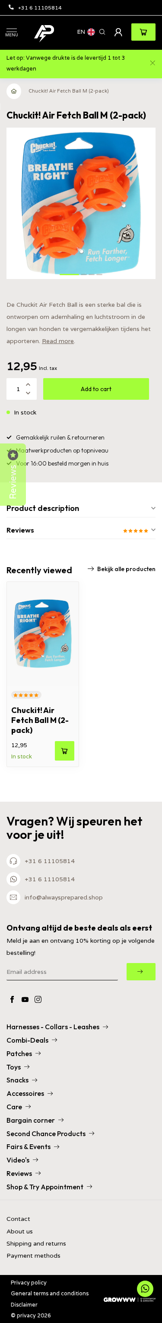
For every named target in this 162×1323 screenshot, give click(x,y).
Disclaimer (24, 1304)
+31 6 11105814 (40, 7)
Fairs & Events (28, 1146)
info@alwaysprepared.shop (64, 897)
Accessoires (25, 1093)
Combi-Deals (27, 1040)
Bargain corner (30, 1120)
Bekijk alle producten (126, 569)
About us (19, 1231)
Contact (18, 1219)
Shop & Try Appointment (44, 1186)
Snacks (17, 1080)
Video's (17, 1160)
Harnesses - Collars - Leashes (52, 1026)
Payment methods (33, 1255)
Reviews (19, 1173)
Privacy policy (29, 1282)
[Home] (14, 91)
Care (14, 1106)
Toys (13, 1067)
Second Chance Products (46, 1133)
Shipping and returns (36, 1243)
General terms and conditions (50, 1293)
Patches (19, 1053)
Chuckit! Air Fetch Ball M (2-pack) (69, 91)
